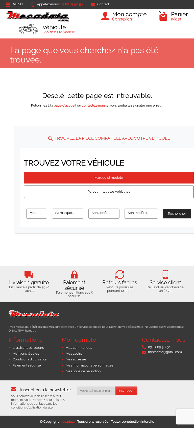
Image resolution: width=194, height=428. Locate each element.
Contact (103, 4)
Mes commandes (79, 348)
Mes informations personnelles (89, 365)
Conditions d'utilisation (30, 359)
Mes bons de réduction (83, 371)
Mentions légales (26, 353)
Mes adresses (76, 359)
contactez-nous (94, 105)
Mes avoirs (74, 353)
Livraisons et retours (28, 348)
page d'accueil (65, 105)
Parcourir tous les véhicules (109, 191)
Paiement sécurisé (27, 365)
